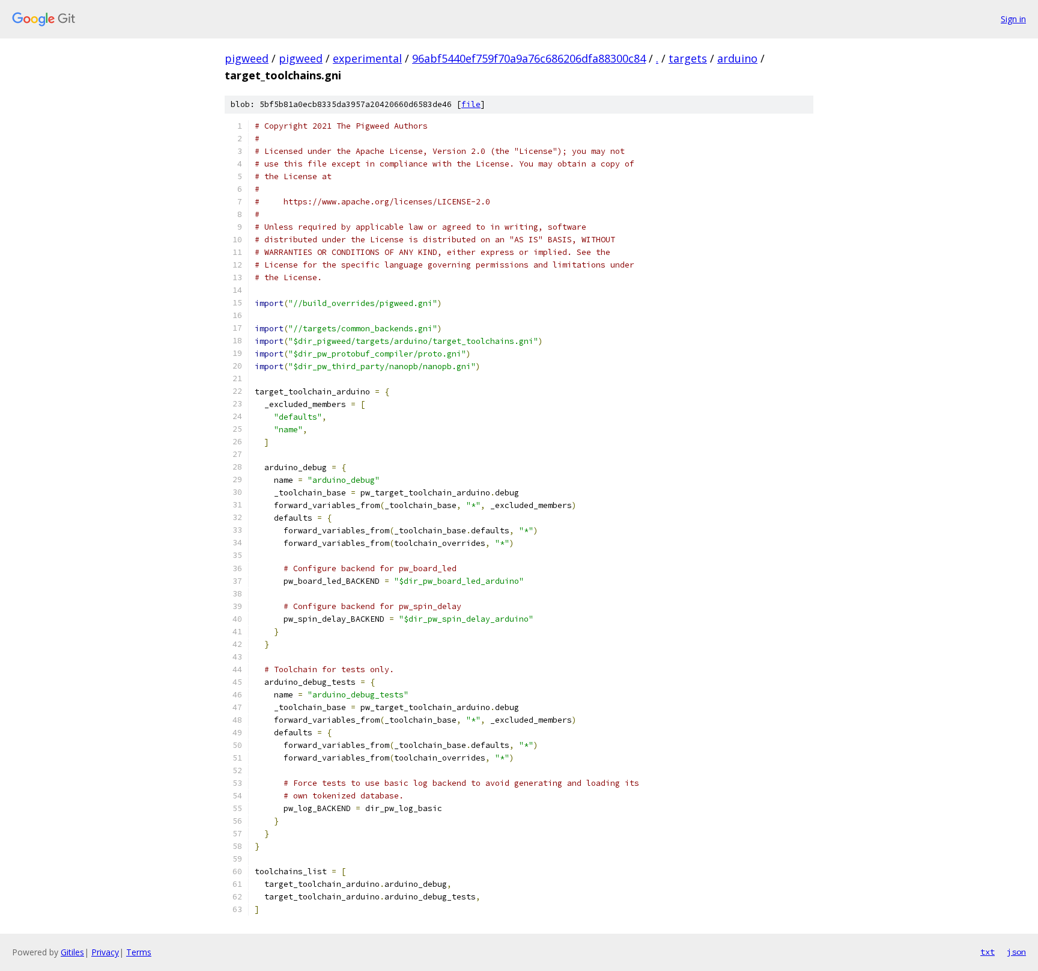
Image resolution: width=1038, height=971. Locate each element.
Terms (138, 952)
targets (688, 58)
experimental (367, 58)
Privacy (105, 952)
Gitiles (72, 952)
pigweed (247, 58)
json (1016, 951)
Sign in (1013, 19)
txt (987, 951)
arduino (737, 58)
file (471, 104)
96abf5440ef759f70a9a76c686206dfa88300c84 (529, 58)
